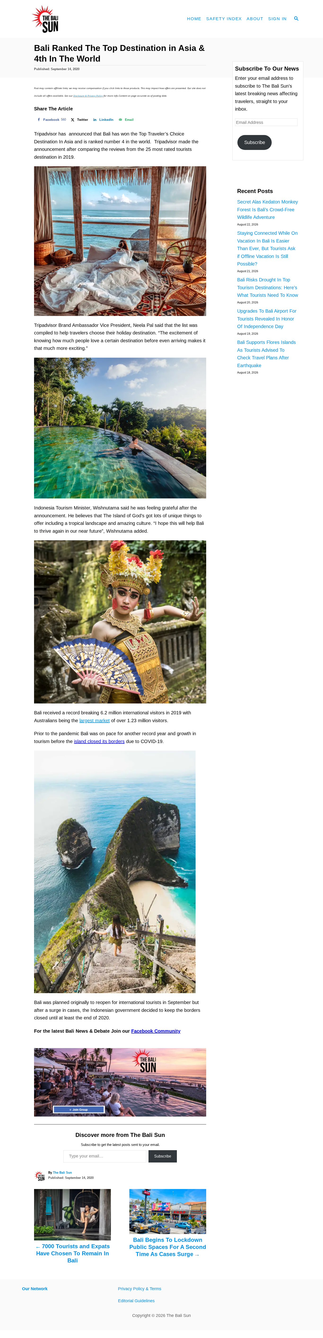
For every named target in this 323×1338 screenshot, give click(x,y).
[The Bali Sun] (62, 19)
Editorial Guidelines (136, 1300)
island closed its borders (99, 741)
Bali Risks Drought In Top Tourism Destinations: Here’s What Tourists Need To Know (267, 287)
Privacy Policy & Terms (139, 1288)
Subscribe (162, 1156)
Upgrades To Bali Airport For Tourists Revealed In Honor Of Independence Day (267, 318)
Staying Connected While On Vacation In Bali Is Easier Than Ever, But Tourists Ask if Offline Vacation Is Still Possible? (267, 248)
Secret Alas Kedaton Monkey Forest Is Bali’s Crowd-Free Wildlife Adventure (267, 209)
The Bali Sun (62, 1172)
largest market (94, 720)
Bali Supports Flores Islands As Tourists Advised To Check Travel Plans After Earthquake (266, 354)
